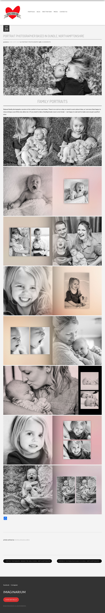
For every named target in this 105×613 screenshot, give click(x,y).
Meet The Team (47, 11)
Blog (38, 11)
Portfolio (31, 11)
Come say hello (11, 599)
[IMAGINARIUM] (12, 8)
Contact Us (63, 11)
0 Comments (46, 42)
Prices (56, 11)
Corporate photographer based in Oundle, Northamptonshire (79, 561)
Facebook (6, 585)
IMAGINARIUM (14, 592)
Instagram (14, 585)
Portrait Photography (30, 42)
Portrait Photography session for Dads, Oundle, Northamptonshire (27, 561)
